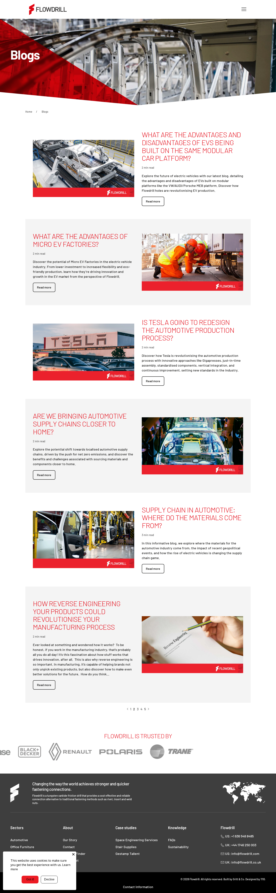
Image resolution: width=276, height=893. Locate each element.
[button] (244, 9)
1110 (263, 879)
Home (28, 111)
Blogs (45, 111)
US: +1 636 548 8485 (239, 836)
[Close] (73, 854)
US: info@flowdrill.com (241, 853)
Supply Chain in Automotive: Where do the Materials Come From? (191, 517)
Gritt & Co (238, 879)
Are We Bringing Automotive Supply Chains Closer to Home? (79, 423)
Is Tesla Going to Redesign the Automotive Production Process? (188, 330)
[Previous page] (127, 709)
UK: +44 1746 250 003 (240, 845)
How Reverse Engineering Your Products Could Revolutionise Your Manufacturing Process (76, 615)
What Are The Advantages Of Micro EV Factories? (80, 240)
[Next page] (148, 709)
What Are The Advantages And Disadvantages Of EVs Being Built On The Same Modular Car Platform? (191, 146)
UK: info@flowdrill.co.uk (242, 862)
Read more (153, 201)
